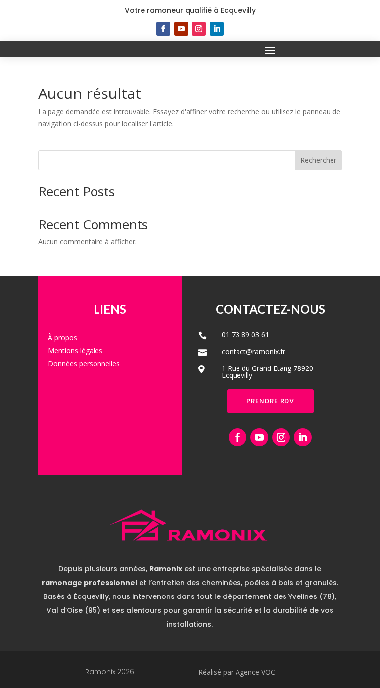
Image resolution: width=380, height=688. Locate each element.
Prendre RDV (270, 401)
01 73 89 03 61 (245, 334)
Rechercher (318, 160)
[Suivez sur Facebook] (163, 29)
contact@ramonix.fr (253, 351)
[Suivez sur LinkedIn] (217, 29)
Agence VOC (255, 672)
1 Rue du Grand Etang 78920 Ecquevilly (267, 372)
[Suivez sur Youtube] (181, 29)
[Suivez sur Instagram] (199, 29)
